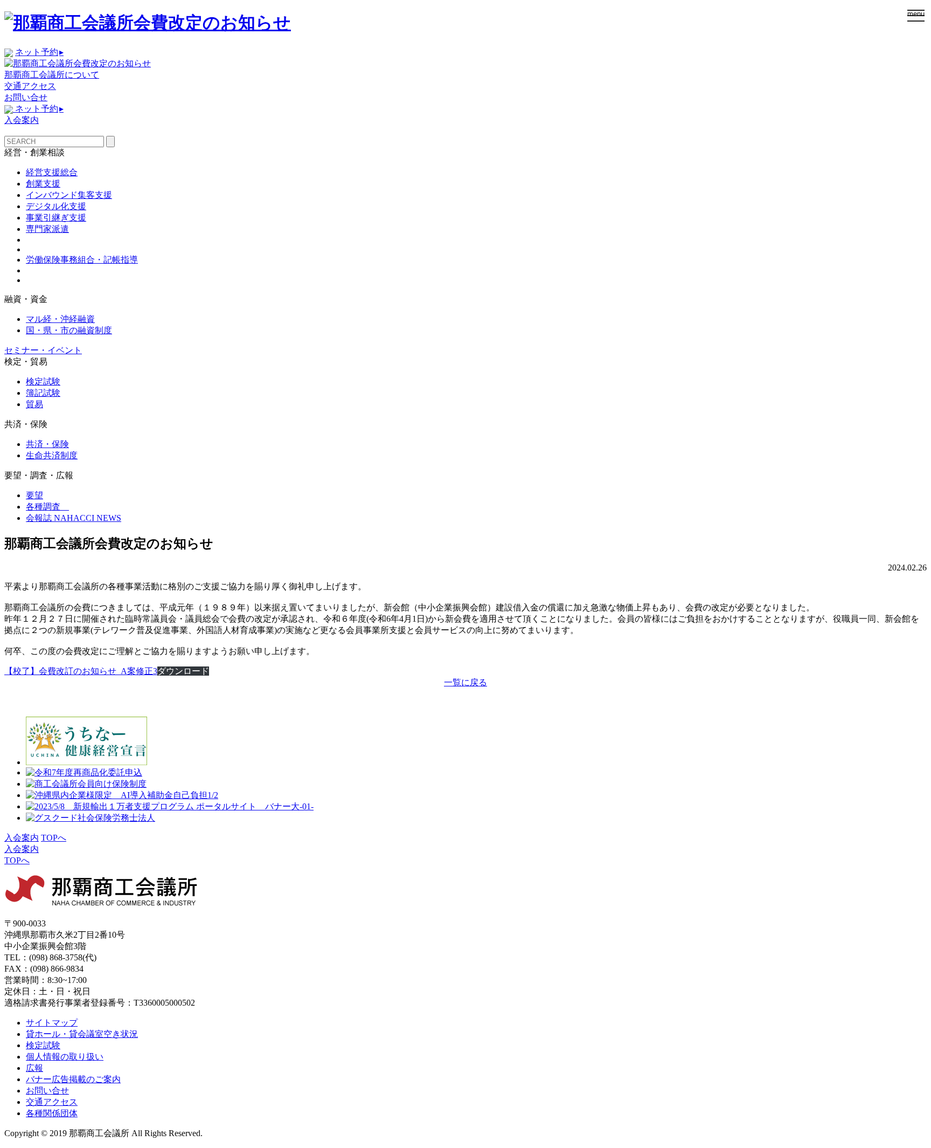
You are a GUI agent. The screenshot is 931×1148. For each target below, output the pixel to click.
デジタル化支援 (56, 206)
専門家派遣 (47, 228)
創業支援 (43, 183)
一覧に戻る (465, 682)
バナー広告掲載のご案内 (73, 1079)
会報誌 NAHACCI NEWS (73, 518)
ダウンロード (183, 671)
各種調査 (47, 506)
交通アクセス (30, 86)
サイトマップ (52, 1022)
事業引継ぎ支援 (56, 217)
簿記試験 (43, 392)
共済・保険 (47, 444)
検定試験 (43, 381)
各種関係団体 (52, 1113)
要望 (34, 495)
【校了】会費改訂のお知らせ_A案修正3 (80, 671)
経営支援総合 (52, 172)
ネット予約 (39, 52)
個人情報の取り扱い (64, 1056)
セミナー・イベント (43, 350)
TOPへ (53, 837)
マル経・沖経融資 (60, 319)
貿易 (34, 404)
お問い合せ (25, 97)
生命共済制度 (52, 455)
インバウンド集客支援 (69, 195)
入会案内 (21, 120)
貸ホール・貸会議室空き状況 (82, 1034)
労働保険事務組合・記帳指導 (82, 259)
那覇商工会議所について (51, 74)
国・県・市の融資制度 (69, 330)
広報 (34, 1068)
